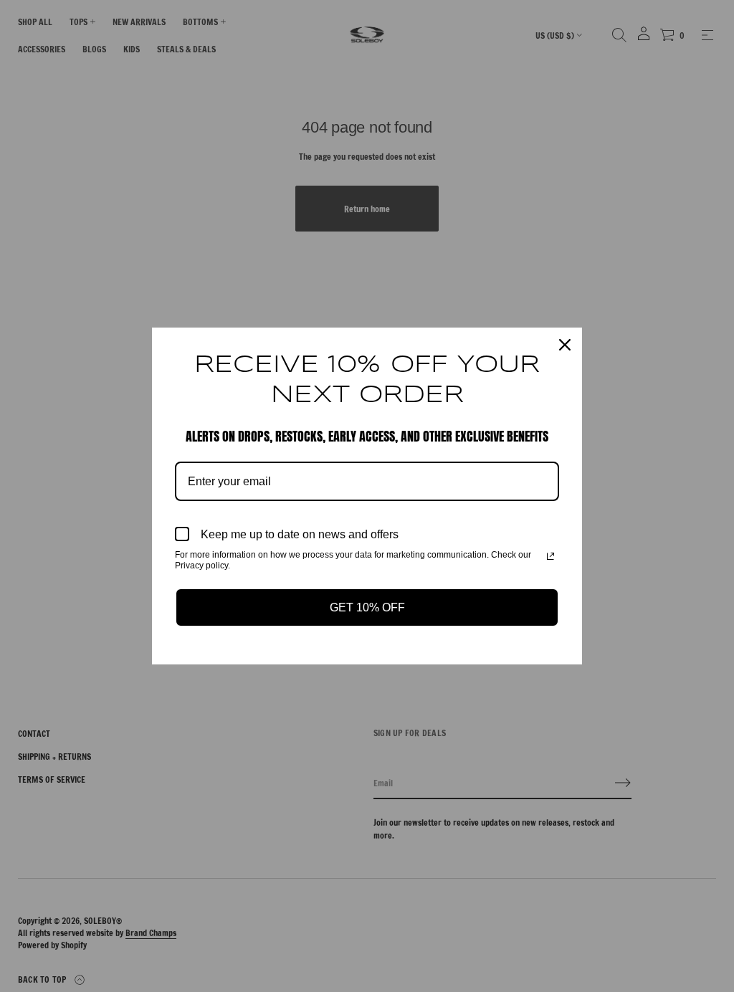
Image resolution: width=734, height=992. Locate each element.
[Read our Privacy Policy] (550, 556)
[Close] (565, 345)
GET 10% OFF (367, 607)
